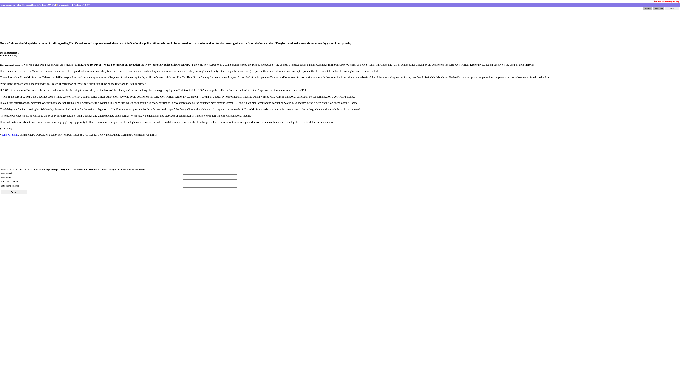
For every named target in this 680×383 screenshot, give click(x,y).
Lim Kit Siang (10, 134)
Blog (18, 5)
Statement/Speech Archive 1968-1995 (74, 5)
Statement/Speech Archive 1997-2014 (39, 5)
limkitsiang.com (7, 5)
